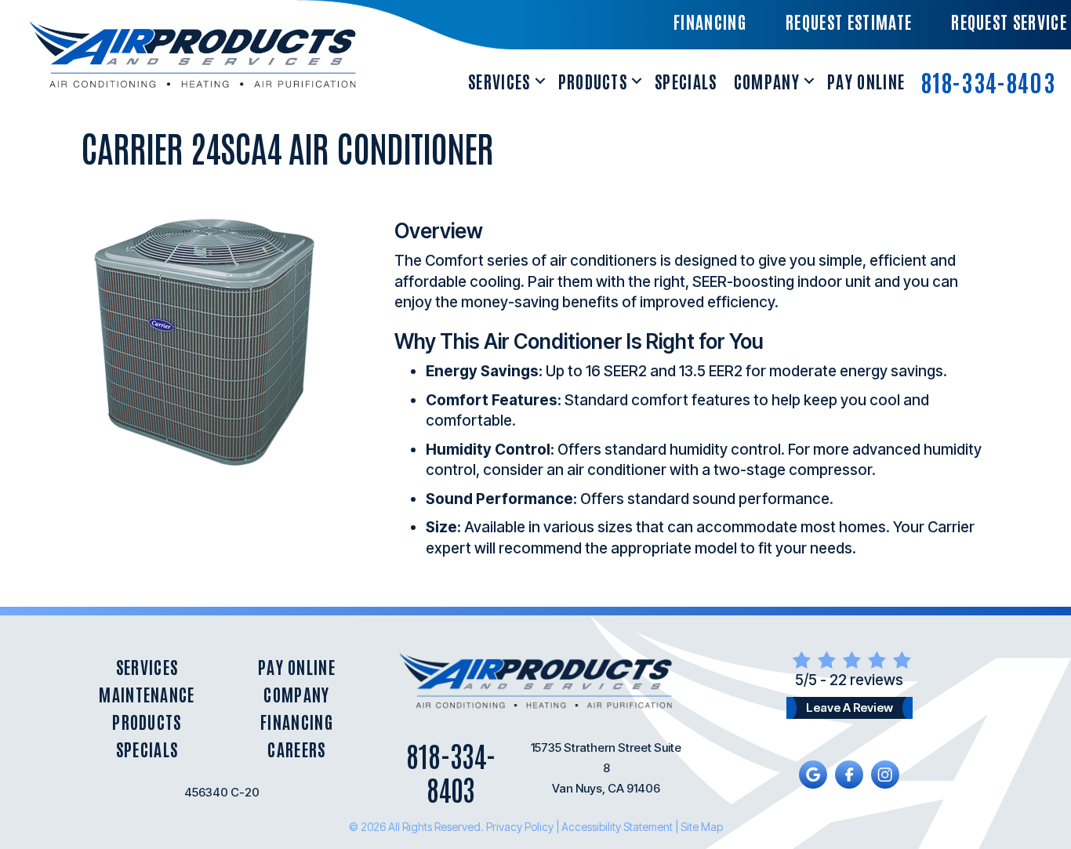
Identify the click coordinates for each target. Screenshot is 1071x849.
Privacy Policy (520, 827)
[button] (540, 81)
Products (593, 81)
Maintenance (147, 694)
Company (767, 81)
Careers (296, 749)
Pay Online (866, 81)
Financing (296, 721)
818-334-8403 (988, 81)
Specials (686, 81)
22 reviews (866, 680)
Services (499, 81)
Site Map (702, 827)
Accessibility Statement (617, 827)
